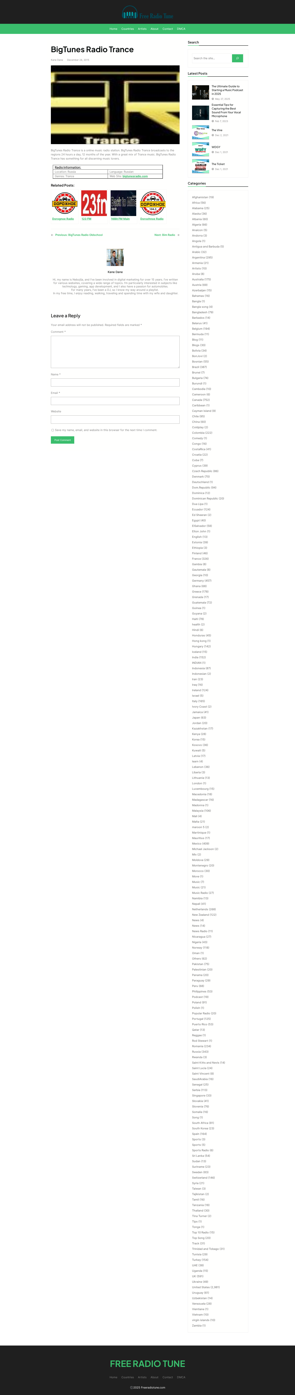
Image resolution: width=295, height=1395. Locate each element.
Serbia (196, 1090)
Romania (197, 1046)
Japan (196, 717)
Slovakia (197, 1101)
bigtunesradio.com (135, 176)
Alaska (196, 213)
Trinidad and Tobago (205, 1249)
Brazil (195, 367)
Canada (197, 400)
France (196, 558)
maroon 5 (198, 827)
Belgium (197, 328)
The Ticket (218, 164)
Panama (197, 975)
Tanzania (198, 1205)
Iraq (194, 684)
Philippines (199, 991)
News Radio (199, 931)
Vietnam (197, 1314)
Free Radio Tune (147, 1363)
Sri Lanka (198, 1155)
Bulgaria (197, 378)
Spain (195, 1134)
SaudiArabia (200, 1079)
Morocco (198, 871)
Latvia (196, 756)
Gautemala (199, 569)
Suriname (198, 1166)
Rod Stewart (200, 1040)
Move (195, 876)
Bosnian (197, 361)
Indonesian (199, 673)
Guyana (197, 613)
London (197, 783)
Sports (196, 1139)
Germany (198, 580)
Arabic (196, 252)
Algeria (196, 224)
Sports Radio (200, 1150)
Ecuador (197, 509)
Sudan (196, 1161)
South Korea (200, 1128)
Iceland (196, 652)
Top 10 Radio (200, 1232)
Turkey (196, 1259)
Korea (196, 739)
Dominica (198, 493)
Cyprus (197, 465)
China (196, 421)
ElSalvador (199, 526)
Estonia (197, 542)
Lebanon (197, 767)
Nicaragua (198, 936)
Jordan (196, 723)
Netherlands (200, 909)
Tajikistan (198, 1194)
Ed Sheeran (199, 515)
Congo (196, 443)
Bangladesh (199, 312)
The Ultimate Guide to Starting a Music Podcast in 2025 (227, 90)
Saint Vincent (200, 1073)
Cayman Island (201, 411)
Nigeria (196, 942)
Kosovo (197, 745)
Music (196, 882)
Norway (197, 947)
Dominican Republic (205, 498)
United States (201, 1287)
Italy (195, 701)
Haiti (195, 619)
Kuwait (196, 750)
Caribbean (199, 405)
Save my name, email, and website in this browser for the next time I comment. (106, 430)
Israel (195, 695)
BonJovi (197, 356)
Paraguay (198, 980)
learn (195, 761)
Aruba (196, 274)
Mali (194, 816)
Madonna (198, 805)
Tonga (196, 1227)
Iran (194, 679)
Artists (196, 268)
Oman (196, 953)
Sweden (197, 1172)
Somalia (197, 1112)
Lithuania (198, 777)
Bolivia (196, 350)
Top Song (198, 1238)
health (196, 624)
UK (194, 1276)
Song (195, 1117)
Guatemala (199, 602)
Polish (196, 1008)
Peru (195, 986)
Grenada (197, 597)
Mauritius (198, 838)
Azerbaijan (199, 290)
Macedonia (199, 794)
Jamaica (197, 712)
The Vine (217, 130)
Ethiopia (197, 547)
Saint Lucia (199, 1068)
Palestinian (199, 969)
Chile (195, 416)
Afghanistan (200, 197)
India (195, 657)
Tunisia (196, 1254)
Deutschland (200, 482)
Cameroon (199, 394)
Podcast (197, 997)
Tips (195, 1221)
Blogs (195, 345)
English (197, 536)
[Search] (237, 58)
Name (56, 374)
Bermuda (198, 334)
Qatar (195, 1029)
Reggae (197, 1035)
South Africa (200, 1123)
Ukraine (197, 1281)
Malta (195, 821)
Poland (196, 1002)
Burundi (197, 383)
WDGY (216, 147)
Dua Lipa (197, 504)
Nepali (196, 903)
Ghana (196, 586)
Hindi (195, 630)
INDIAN (196, 662)
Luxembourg (200, 788)
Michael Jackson (203, 849)
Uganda (197, 1270)
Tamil (195, 1199)
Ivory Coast (199, 706)
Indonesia (198, 668)
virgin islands (200, 1320)
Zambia (197, 1325)
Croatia (197, 454)
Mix (194, 854)
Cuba (195, 460)
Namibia (197, 898)
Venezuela (199, 1303)
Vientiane (198, 1309)
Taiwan (196, 1188)
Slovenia (197, 1106)
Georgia (197, 575)
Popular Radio (201, 1013)
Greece (196, 591)
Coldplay (198, 427)
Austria (196, 285)
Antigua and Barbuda (206, 246)
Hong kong (199, 641)
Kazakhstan (200, 728)
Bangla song (200, 306)
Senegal (197, 1084)
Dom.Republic (201, 487)
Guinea (196, 608)
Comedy (197, 438)
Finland (197, 553)
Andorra (197, 235)
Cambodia (198, 389)
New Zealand (200, 914)
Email (55, 393)
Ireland (196, 690)
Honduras (198, 635)
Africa (196, 202)
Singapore (198, 1095)
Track (195, 1243)
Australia (198, 279)
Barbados (198, 317)
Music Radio (200, 893)
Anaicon (197, 230)
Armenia (197, 263)
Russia (196, 1051)
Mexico (196, 843)
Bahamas (198, 295)
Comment (58, 331)
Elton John (199, 531)
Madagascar (200, 799)
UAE (195, 1265)
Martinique (199, 832)
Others (196, 958)
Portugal (197, 1018)
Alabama (197, 208)
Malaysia (197, 810)
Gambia (197, 564)
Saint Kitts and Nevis (205, 1062)
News (195, 920)
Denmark (198, 476)
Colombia (198, 432)
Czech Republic (202, 471)
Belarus (197, 323)
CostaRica (198, 449)
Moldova (197, 860)
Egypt (196, 520)
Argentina (198, 257)
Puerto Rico (199, 1024)
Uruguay (197, 1292)
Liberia (196, 772)
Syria (195, 1183)
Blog (195, 339)
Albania (197, 219)
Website (56, 411)
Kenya (196, 734)
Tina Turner (199, 1216)
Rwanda (197, 1057)
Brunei (196, 372)
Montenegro (200, 865)
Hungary (197, 646)
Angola (196, 241)
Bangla (196, 301)
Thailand (197, 1210)
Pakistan (197, 964)
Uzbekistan (199, 1298)
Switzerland (199, 1177)
